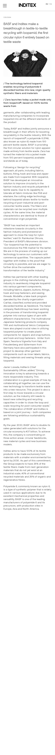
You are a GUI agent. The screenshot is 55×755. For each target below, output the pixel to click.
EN (47, 4)
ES (51, 4)
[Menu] (5, 5)
